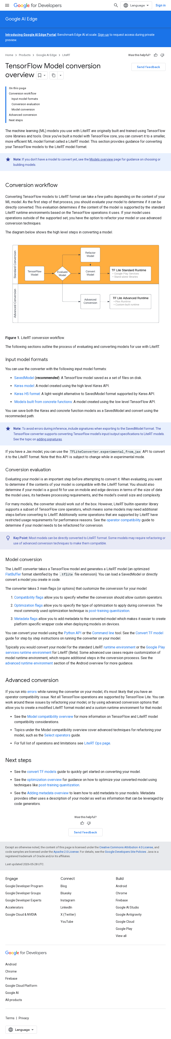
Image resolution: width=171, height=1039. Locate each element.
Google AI (12, 993)
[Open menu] (7, 5)
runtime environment (119, 647)
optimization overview (44, 780)
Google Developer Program (24, 886)
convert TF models (41, 772)
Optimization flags (28, 605)
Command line (103, 633)
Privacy (24, 1018)
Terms (9, 1018)
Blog (64, 886)
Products (25, 55)
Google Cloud (125, 921)
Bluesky (66, 893)
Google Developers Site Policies (125, 851)
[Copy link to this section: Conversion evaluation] (55, 470)
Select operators (57, 735)
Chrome (121, 893)
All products (13, 1000)
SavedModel (24, 378)
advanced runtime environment (29, 663)
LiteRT (66, 55)
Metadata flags (26, 619)
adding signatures (49, 439)
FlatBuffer (13, 574)
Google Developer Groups (23, 893)
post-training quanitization (109, 611)
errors (32, 692)
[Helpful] (155, 55)
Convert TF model (149, 633)
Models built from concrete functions (43, 402)
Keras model (24, 386)
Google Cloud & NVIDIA (21, 914)
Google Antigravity (129, 914)
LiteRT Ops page (97, 743)
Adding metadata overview (48, 793)
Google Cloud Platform (21, 985)
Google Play (124, 929)
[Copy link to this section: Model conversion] (46, 560)
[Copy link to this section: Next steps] (35, 760)
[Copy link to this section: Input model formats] (52, 360)
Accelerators (14, 907)
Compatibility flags (28, 597)
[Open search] (116, 5)
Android (121, 886)
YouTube (67, 921)
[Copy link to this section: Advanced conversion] (62, 680)
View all (121, 936)
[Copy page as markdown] (54, 75)
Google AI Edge (21, 19)
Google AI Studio (127, 907)
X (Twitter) (68, 914)
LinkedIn (66, 907)
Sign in (161, 5)
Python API (72, 633)
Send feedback (148, 67)
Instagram (68, 900)
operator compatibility (124, 520)
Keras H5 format (27, 394)
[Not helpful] (162, 55)
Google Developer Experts (23, 900)
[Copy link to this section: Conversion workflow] (62, 185)
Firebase (122, 900)
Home (9, 55)
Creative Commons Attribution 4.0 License (126, 847)
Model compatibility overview (50, 716)
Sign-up (103, 34)
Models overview (101, 159)
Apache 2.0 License (66, 851)
